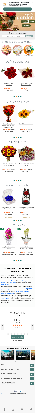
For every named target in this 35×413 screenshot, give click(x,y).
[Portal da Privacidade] (18, 391)
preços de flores (5, 298)
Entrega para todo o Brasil (17, 41)
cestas (21, 290)
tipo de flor (13, 282)
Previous (2, 327)
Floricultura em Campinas (21, 357)
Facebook (4, 409)
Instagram (13, 409)
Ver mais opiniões (17, 340)
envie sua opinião (17, 337)
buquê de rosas (5, 284)
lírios (23, 281)
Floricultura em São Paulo (7, 357)
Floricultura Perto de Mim (17, 348)
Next (32, 327)
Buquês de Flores (17, 102)
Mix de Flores (17, 142)
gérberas (27, 281)
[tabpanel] (9, 79)
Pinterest (30, 409)
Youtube (22, 409)
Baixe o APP (17, 9)
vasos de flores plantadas (12, 290)
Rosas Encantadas (17, 185)
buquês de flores (11, 281)
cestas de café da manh (22, 291)
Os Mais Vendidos (17, 61)
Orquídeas (17, 225)
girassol (3, 282)
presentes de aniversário (7, 293)
